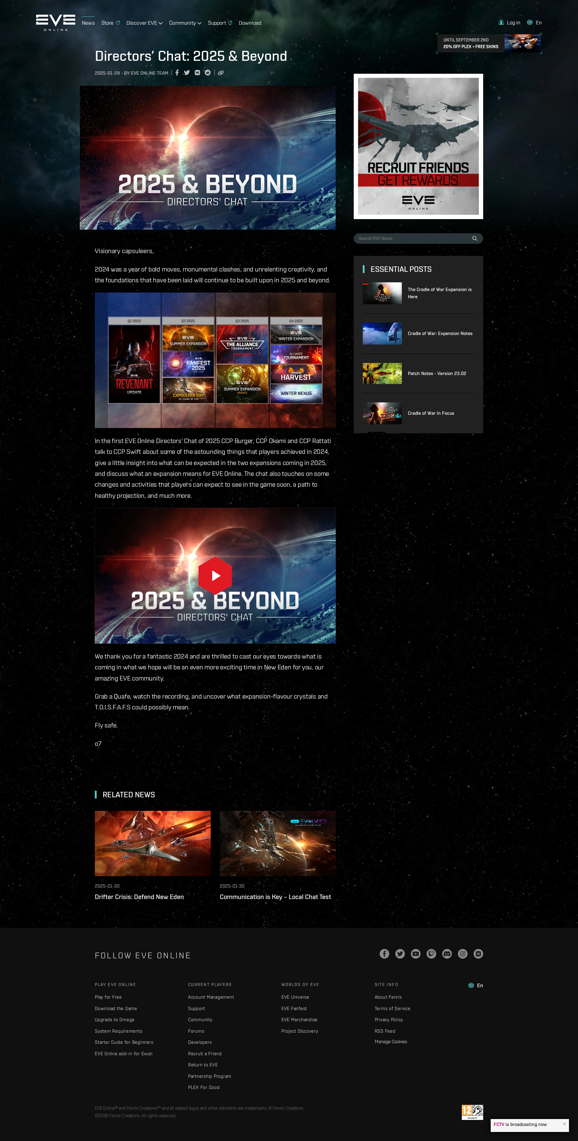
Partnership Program (210, 1076)
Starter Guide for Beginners (124, 1042)
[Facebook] (384, 954)
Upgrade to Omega (114, 1019)
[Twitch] (431, 954)
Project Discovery (299, 1031)
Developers (200, 1042)
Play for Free (108, 997)
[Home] (55, 29)
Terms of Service (393, 1008)
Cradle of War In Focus (431, 413)
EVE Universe (295, 997)
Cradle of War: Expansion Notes (440, 333)
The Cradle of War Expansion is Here (440, 293)
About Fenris (388, 997)
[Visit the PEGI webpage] (472, 1112)
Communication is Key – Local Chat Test (275, 897)
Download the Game (116, 1008)
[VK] (478, 954)
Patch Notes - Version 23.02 (437, 373)
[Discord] (447, 954)
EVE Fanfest (294, 1008)
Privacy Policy (389, 1019)
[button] (564, 1124)
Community (200, 1019)
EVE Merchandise (299, 1019)
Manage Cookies (391, 1041)
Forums (196, 1031)
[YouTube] (416, 954)
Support (196, 1008)
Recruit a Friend (205, 1053)
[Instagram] (463, 954)
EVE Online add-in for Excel (123, 1053)
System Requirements (118, 1031)
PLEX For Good (204, 1087)
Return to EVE (203, 1064)
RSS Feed (385, 1031)
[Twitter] (400, 954)
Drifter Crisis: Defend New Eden (139, 897)
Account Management (211, 997)
